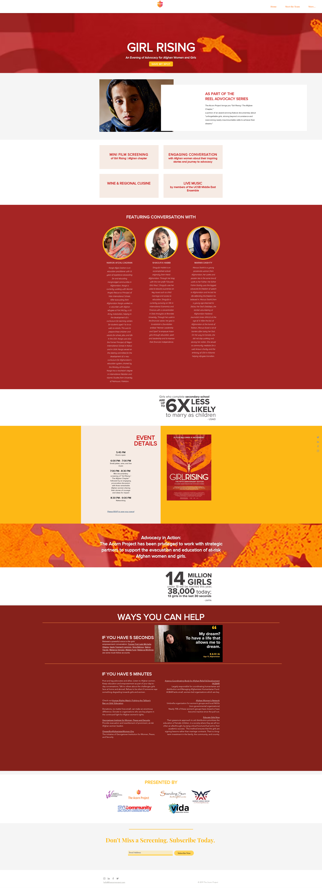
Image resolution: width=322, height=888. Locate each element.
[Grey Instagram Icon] (317, 450)
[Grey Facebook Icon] (317, 446)
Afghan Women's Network (208, 700)
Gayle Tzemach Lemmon (120, 647)
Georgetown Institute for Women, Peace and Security (126, 720)
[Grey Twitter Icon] (317, 437)
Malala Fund (131, 650)
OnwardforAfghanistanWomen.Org (118, 731)
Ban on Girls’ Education (112, 703)
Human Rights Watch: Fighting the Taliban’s (131, 700)
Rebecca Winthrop (145, 650)
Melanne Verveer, (117, 650)
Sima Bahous (138, 647)
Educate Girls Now (211, 717)
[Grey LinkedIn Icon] (317, 441)
